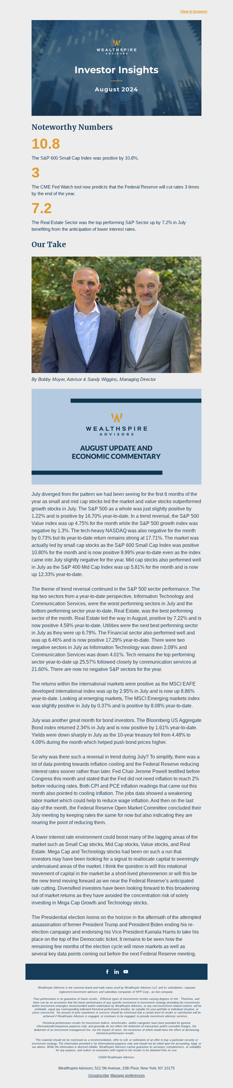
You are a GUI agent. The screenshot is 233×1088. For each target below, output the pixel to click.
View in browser (194, 11)
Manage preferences (127, 1075)
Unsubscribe (98, 1075)
